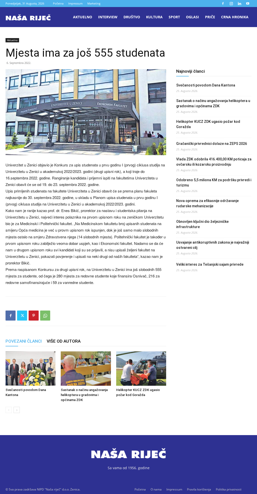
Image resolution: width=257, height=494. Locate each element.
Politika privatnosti (228, 489)
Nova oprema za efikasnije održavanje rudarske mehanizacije (207, 203)
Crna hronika (234, 17)
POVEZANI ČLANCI (24, 341)
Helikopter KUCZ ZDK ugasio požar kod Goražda (208, 124)
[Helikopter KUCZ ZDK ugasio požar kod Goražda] (141, 368)
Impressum (75, 3)
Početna (58, 3)
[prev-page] (9, 410)
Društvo (131, 17)
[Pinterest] (34, 316)
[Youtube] (247, 3)
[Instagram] (231, 3)
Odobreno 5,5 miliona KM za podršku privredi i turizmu (213, 182)
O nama (156, 489)
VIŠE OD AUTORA (64, 341)
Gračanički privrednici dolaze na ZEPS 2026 (211, 144)
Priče (210, 17)
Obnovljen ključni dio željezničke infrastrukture (202, 224)
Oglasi (192, 17)
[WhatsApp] (45, 316)
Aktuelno (82, 17)
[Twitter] (22, 316)
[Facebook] (223, 3)
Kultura (154, 17)
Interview (107, 17)
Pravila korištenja (199, 489)
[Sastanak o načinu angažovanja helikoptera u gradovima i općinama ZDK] (86, 368)
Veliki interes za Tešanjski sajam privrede (209, 264)
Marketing (93, 3)
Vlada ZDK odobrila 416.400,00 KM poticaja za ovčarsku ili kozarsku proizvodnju (213, 161)
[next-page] (17, 410)
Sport (174, 17)
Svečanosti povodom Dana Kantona (205, 85)
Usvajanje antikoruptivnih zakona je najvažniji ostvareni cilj (212, 245)
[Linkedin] (239, 3)
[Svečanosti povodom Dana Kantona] (30, 368)
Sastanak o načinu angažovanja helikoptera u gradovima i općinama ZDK (84, 395)
